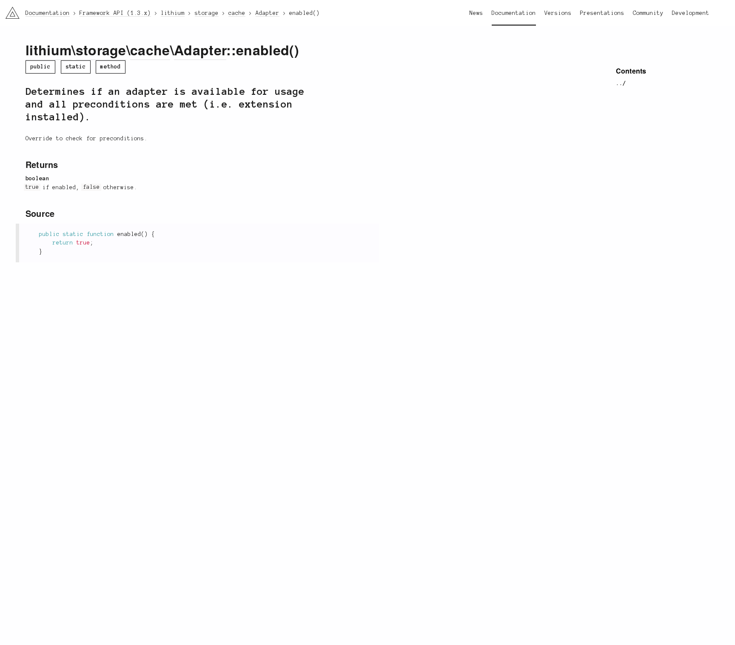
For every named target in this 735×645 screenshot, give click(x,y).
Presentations (602, 13)
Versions (558, 13)
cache (150, 50)
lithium (48, 50)
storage (101, 50)
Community (648, 13)
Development (690, 13)
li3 (9, 11)
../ (621, 83)
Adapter (200, 50)
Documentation (514, 13)
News (476, 13)
